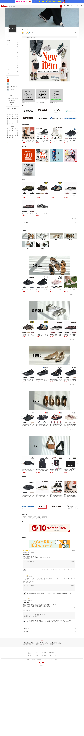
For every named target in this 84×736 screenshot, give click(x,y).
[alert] (49, 37)
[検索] (61, 6)
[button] (80, 4)
